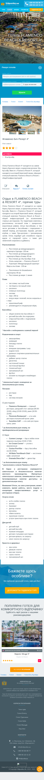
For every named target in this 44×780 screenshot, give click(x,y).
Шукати (22, 92)
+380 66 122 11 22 (36, 5)
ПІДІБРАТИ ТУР (36, 9)
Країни (16, 9)
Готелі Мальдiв (22, 725)
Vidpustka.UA (21, 769)
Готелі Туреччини (22, 717)
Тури (3, 9)
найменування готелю (9, 81)
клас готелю (26, 81)
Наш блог (22, 729)
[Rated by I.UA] (22, 764)
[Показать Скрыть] (40, 769)
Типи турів (22, 709)
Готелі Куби (22, 721)
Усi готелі (22, 669)
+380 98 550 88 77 (36, 3)
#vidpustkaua (23, 758)
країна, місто (6, 73)
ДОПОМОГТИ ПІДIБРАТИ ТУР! (22, 590)
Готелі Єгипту (22, 713)
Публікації (24, 9)
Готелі (9, 9)
